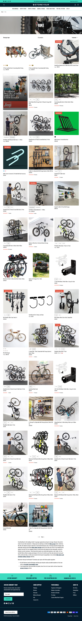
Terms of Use (76, 616)
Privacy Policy (70, 616)
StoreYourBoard (9, 615)
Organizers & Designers (56, 588)
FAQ (34, 597)
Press (74, 592)
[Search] (4, 4)
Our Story (75, 588)
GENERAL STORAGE (41, 8)
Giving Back (75, 590)
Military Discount (37, 595)
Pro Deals (53, 595)
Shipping (35, 588)
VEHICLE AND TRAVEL (50, 8)
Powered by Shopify (16, 615)
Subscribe (8, 599)
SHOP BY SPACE (23, 8)
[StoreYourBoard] (41, 4)
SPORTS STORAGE (32, 8)
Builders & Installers (55, 590)
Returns (35, 590)
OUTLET (68, 8)
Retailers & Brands (55, 592)
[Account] (75, 4)
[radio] (4, 65)
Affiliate (75, 595)
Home (2, 11)
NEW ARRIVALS (15, 8)
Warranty (35, 592)
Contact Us (35, 600)
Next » (42, 537)
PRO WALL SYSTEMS (61, 8)
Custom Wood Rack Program (57, 597)
